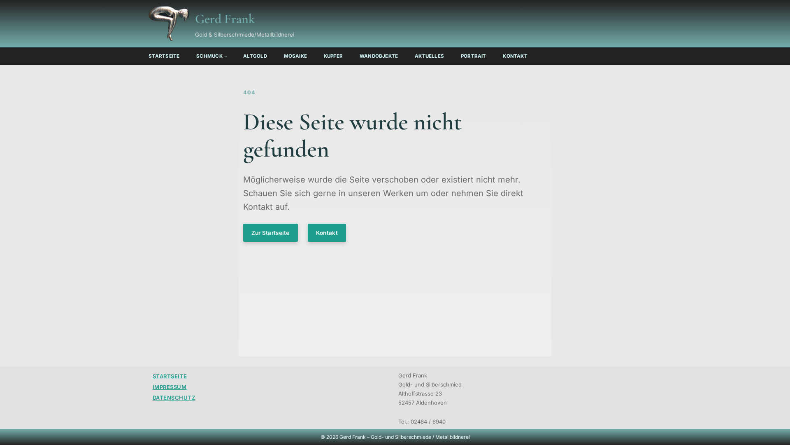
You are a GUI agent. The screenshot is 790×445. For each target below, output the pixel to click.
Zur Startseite (270, 233)
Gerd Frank (225, 19)
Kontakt (327, 233)
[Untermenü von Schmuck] (225, 56)
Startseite (170, 376)
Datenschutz (174, 397)
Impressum (170, 387)
